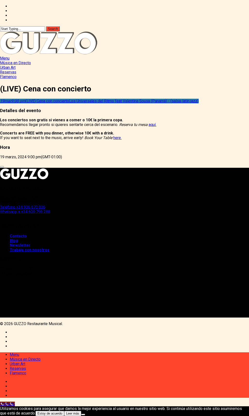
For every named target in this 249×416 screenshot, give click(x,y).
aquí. (152, 124)
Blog (14, 240)
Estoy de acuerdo (49, 413)
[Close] (2, 167)
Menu (14, 354)
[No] (83, 414)
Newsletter (20, 245)
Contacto (18, 236)
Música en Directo (25, 359)
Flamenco (18, 373)
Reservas (18, 368)
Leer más (72, 413)
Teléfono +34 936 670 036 (22, 207)
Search (53, 29)
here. (117, 137)
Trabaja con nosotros (29, 250)
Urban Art (17, 364)
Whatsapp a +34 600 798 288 (25, 211)
